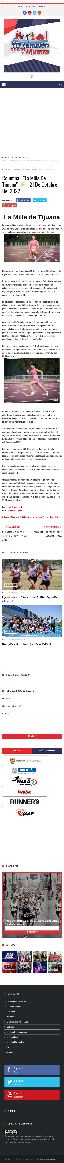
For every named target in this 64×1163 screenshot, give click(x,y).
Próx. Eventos (47, 750)
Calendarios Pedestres (16, 1001)
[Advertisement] (32, 124)
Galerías (10, 1027)
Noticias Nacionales (15, 1042)
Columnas (26, 169)
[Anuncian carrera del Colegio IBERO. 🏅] (9, 967)
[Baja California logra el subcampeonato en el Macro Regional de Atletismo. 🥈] (32, 574)
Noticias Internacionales (17, 1032)
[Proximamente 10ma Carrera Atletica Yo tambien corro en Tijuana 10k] (9, 956)
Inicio (20, 7)
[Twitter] (34, 13)
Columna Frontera (12, 169)
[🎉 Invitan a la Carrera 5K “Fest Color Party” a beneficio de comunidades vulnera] (40, 956)
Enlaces (17, 750)
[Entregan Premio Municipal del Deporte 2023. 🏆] (40, 967)
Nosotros (30, 7)
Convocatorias (13, 1012)
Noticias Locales (14, 1037)
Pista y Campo (14, 160)
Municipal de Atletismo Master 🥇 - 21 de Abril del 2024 (26, 644)
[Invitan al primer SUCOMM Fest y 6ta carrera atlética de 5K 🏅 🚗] (55, 956)
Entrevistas (12, 1017)
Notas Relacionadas (17, 552)
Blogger (52, 1159)
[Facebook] (25, 13)
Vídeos (10, 1052)
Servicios (42, 7)
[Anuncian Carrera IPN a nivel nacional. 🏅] (24, 956)
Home (4, 160)
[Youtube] (30, 13)
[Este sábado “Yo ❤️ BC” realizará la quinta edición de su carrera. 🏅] (55, 967)
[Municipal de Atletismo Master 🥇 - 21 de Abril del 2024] (32, 620)
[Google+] (39, 13)
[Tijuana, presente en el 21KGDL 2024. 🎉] (24, 967)
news (34, 169)
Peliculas (11, 1047)
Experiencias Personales (17, 1022)
